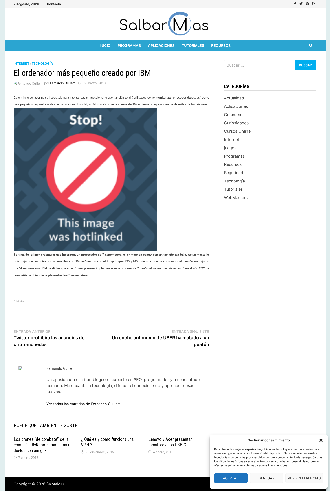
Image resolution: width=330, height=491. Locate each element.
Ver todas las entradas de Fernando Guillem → (85, 404)
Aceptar (231, 478)
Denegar (266, 478)
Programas (129, 45)
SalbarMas (55, 484)
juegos (230, 147)
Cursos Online (237, 131)
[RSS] (313, 3)
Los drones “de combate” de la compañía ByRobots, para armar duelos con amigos (42, 445)
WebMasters (236, 197)
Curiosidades (236, 123)
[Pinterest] (308, 3)
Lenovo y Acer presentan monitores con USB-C (170, 442)
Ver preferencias (304, 478)
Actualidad (234, 98)
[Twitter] (301, 3)
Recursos (221, 45)
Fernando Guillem (62, 83)
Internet (21, 63)
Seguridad (233, 172)
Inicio (105, 45)
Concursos (234, 114)
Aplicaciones (161, 45)
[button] (321, 440)
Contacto (54, 4)
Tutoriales (193, 45)
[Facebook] (295, 3)
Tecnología (42, 63)
